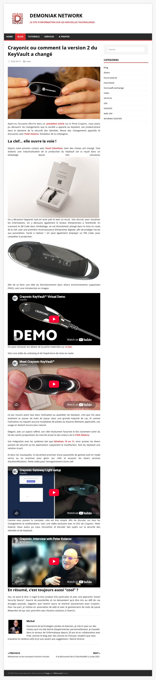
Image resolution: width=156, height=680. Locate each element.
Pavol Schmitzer (54, 148)
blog (106, 67)
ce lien (68, 346)
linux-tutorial (110, 77)
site (105, 103)
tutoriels (108, 108)
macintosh (109, 82)
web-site (108, 113)
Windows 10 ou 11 (64, 441)
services (108, 98)
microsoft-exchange (114, 87)
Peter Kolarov (31, 133)
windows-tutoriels (113, 118)
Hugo (47, 673)
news (28, 61)
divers (107, 72)
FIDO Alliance (82, 435)
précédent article (55, 123)
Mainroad (58, 673)
